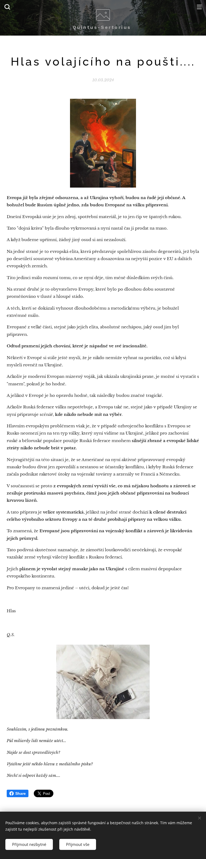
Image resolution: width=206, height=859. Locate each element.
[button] (7, 6)
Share (20, 793)
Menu (199, 6)
